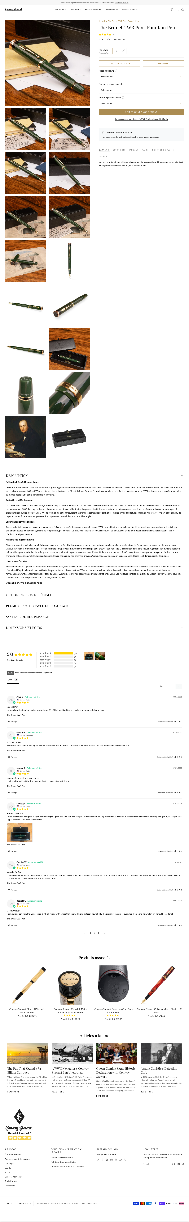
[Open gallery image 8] (25, 261)
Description (17, 475)
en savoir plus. (140, 165)
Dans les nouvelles (13, 1176)
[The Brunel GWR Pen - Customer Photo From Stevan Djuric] (89, 656)
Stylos (7, 1172)
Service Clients (128, 9)
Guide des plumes (119, 63)
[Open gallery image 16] (25, 437)
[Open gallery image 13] (69, 349)
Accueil (102, 21)
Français (23, 1203)
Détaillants (10, 1185)
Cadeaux (133, 150)
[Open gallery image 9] (69, 261)
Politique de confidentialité (63, 1162)
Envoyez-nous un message (147, 137)
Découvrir (74, 9)
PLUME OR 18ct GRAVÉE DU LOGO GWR (37, 605)
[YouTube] (120, 1160)
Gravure (163, 63)
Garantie (104, 150)
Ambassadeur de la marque (17, 1159)
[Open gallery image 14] (25, 393)
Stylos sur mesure (93, 9)
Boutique (59, 9)
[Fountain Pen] (116, 51)
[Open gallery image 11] (69, 305)
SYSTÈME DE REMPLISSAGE (27, 616)
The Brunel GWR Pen (16, 715)
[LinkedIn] (124, 1160)
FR (8, 1203)
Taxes (145, 150)
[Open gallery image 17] (69, 437)
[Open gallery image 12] (25, 349)
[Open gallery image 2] (25, 129)
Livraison (119, 150)
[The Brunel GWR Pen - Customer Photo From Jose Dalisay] (100, 656)
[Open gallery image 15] (69, 393)
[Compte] (171, 10)
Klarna (103, 156)
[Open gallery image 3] (69, 129)
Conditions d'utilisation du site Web (67, 1166)
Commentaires (111, 9)
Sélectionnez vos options (141, 112)
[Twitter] (107, 1160)
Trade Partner (11, 1181)
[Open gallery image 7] (69, 217)
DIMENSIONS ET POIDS (24, 627)
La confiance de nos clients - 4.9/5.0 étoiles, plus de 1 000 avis (141, 119)
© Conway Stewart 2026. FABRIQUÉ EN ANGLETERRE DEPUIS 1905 (67, 1203)
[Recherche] (177, 10)
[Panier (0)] (182, 10)
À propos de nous (13, 1154)
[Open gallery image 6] (25, 217)
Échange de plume (163, 150)
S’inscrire (178, 1164)
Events (8, 1168)
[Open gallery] (47, 63)
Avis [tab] (10, 679)
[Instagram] (98, 1160)
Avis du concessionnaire (62, 1157)
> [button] (104, 933)
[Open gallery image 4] (25, 173)
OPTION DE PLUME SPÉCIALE (29, 595)
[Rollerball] (123, 51)
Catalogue (9, 1163)
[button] (176, 721)
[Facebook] (102, 1160)
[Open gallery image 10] (25, 305)
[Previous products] (8, 986)
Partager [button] (13, 721)
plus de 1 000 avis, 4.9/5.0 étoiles (111, 2)
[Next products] (180, 986)
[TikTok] (111, 1160)
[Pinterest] (116, 1160)
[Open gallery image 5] (69, 173)
